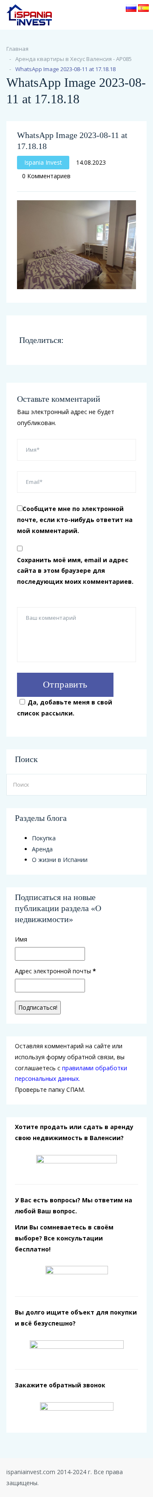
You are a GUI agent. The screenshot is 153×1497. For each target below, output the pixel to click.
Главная (17, 48)
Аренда (42, 849)
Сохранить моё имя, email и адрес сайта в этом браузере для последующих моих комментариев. (75, 571)
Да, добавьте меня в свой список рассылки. (64, 707)
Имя (21, 939)
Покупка (44, 838)
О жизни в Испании (60, 860)
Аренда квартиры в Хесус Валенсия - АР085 (73, 59)
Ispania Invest (43, 162)
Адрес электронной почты (55, 971)
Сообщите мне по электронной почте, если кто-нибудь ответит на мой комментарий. (75, 520)
